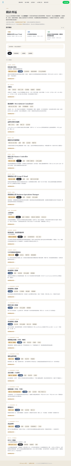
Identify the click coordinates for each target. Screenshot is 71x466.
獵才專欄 (27, 2)
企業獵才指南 (31, 463)
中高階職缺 (16, 53)
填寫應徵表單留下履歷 (20, 22)
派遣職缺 (30, 53)
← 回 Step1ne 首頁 (23, 463)
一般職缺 (23, 53)
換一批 (62, 27)
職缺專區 (21, 2)
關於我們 (46, 2)
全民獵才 (33, 2)
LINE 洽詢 (66, 2)
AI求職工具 (39, 2)
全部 (10, 53)
